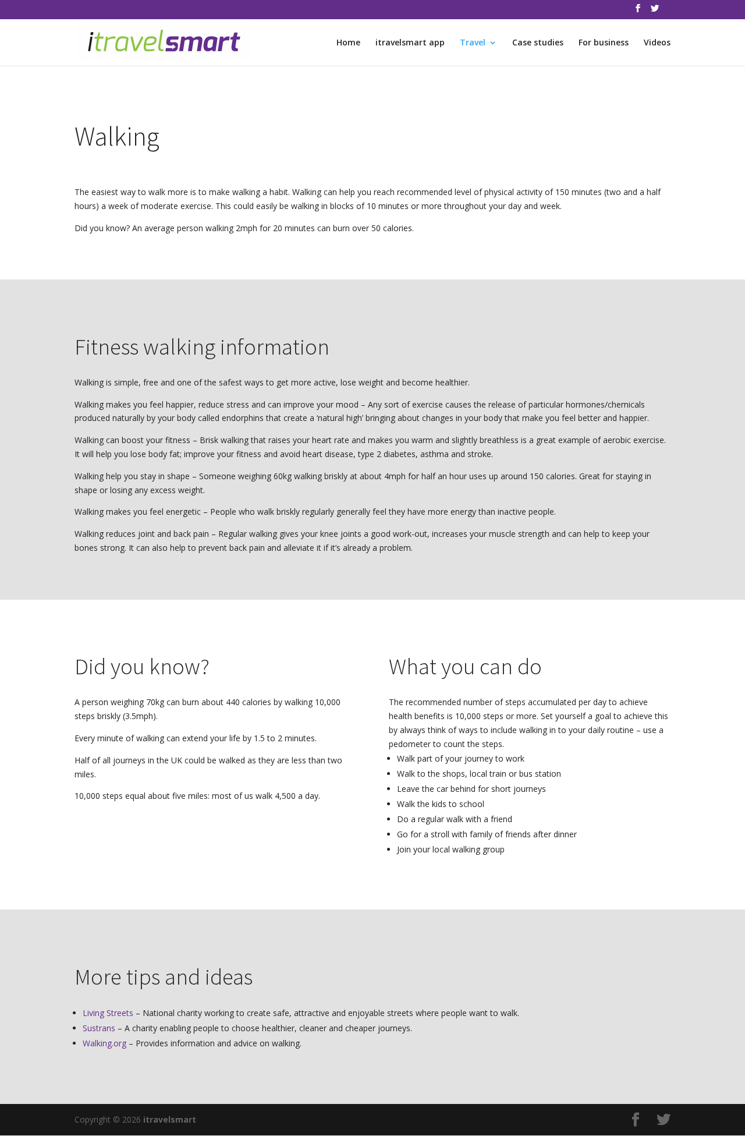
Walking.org (104, 1043)
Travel (472, 43)
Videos (657, 43)
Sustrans (99, 1028)
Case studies (537, 43)
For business (604, 43)
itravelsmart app (410, 43)
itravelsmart (169, 1119)
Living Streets (108, 1012)
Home (348, 43)
